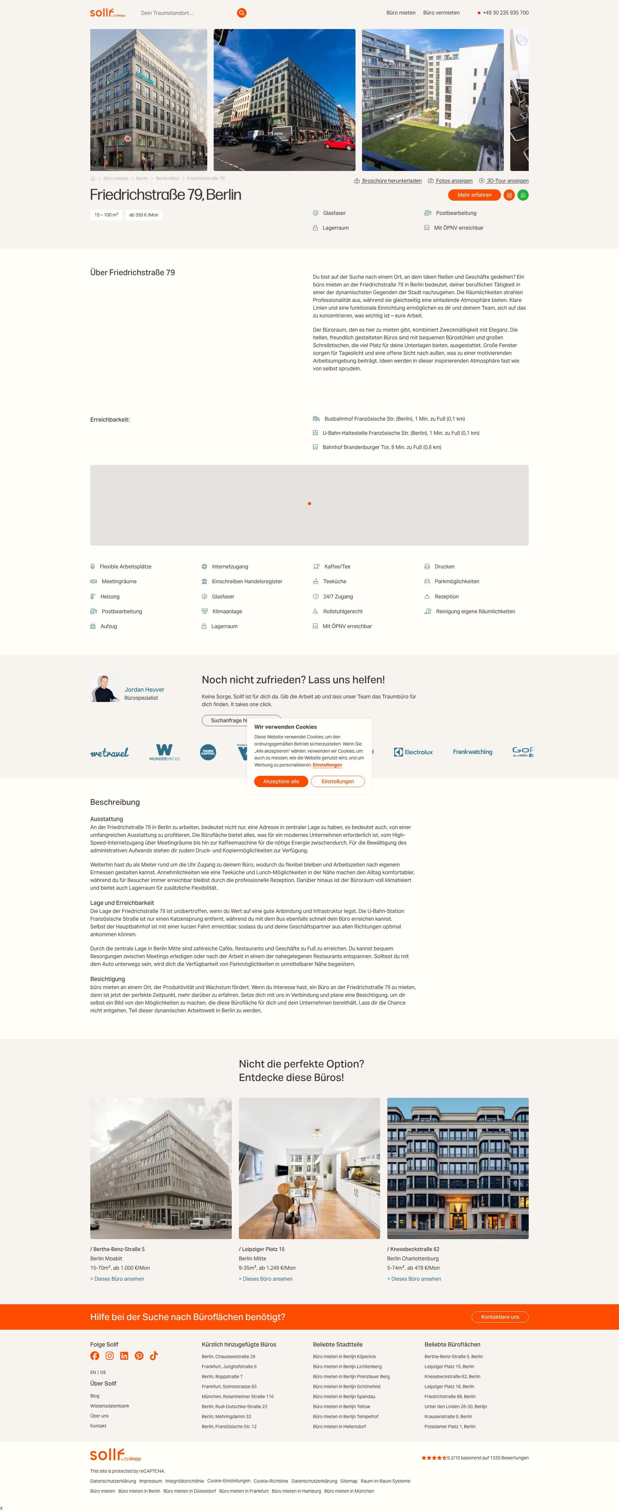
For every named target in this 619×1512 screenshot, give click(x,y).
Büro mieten (401, 12)
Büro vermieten (441, 12)
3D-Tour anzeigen (507, 180)
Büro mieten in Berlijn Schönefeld (346, 1386)
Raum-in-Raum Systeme (385, 1481)
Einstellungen (327, 765)
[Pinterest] (141, 1356)
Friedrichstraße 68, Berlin (450, 1396)
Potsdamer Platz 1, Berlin (450, 1426)
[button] (309, 503)
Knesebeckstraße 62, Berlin (452, 1376)
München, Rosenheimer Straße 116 (238, 1396)
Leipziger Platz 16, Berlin (449, 1386)
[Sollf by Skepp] (107, 12)
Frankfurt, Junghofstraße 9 (229, 1366)
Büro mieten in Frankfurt (244, 1491)
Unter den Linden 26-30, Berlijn (456, 1406)
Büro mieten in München (349, 1491)
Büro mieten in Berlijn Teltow (341, 1406)
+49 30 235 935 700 (506, 12)
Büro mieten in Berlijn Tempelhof (345, 1416)
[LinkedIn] (126, 1356)
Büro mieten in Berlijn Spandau (344, 1396)
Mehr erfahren (475, 195)
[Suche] (242, 13)
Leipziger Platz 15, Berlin (449, 1366)
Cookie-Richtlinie (271, 1481)
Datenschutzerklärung (113, 1481)
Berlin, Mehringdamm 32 (226, 1416)
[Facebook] (96, 1356)
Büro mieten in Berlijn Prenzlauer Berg (351, 1376)
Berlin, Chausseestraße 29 (228, 1356)
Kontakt (98, 1426)
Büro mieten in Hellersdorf (339, 1426)
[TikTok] (155, 1356)
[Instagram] (111, 1356)
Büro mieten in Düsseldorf (189, 1491)
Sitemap (349, 1481)
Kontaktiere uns (500, 1317)
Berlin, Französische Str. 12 (229, 1426)
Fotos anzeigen (454, 180)
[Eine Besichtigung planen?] (509, 195)
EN (93, 1372)
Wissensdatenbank (109, 1406)
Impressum (150, 1481)
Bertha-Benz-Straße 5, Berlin (454, 1356)
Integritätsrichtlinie (184, 1481)
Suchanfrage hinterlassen (241, 720)
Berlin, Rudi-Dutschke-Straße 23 (234, 1406)
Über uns (99, 1416)
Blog (94, 1396)
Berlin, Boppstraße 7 (222, 1376)
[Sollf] (92, 178)
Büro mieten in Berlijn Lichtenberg (347, 1366)
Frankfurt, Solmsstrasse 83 (229, 1386)
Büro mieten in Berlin (139, 1491)
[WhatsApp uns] (523, 195)
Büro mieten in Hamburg (296, 1491)
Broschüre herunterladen (391, 180)
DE (103, 1372)
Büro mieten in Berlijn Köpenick (344, 1356)
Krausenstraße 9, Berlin (448, 1416)
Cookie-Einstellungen (229, 1481)
